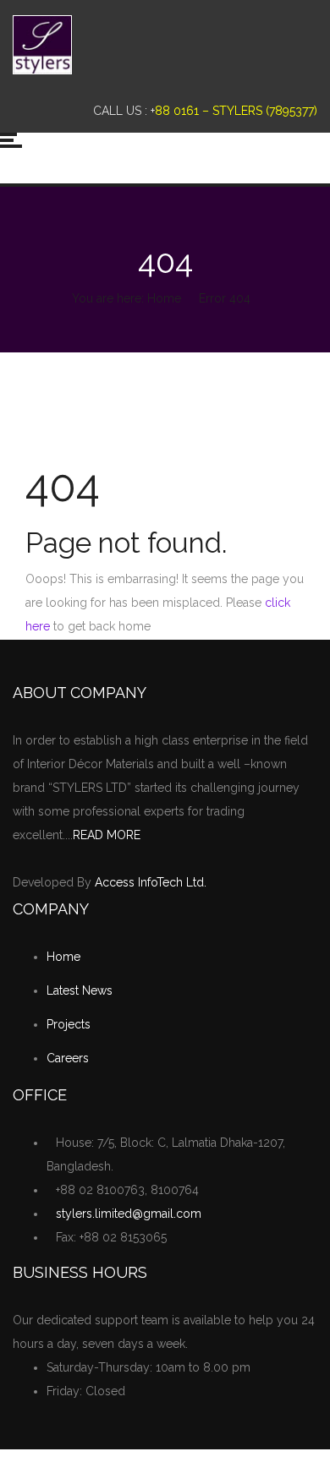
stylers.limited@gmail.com (128, 1213)
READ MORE (106, 835)
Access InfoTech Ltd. (150, 882)
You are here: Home (126, 298)
